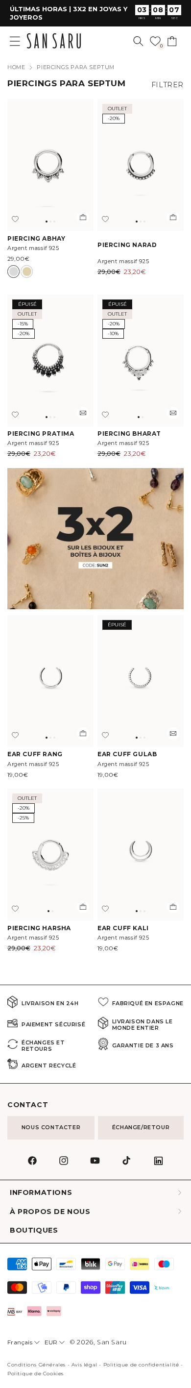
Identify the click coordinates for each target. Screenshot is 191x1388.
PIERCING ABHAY (36, 238)
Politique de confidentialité (141, 1365)
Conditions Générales (36, 1365)
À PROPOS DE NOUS (50, 1212)
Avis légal (84, 1365)
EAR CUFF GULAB (127, 754)
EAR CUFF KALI (123, 928)
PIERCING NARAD (127, 244)
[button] (138, 41)
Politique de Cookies (35, 1373)
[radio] (13, 271)
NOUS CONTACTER (51, 1127)
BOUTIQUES (34, 1230)
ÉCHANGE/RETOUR (140, 1127)
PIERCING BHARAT (129, 433)
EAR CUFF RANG (35, 754)
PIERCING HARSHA (39, 928)
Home (16, 67)
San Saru (112, 1342)
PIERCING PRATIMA (40, 433)
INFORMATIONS (41, 1193)
